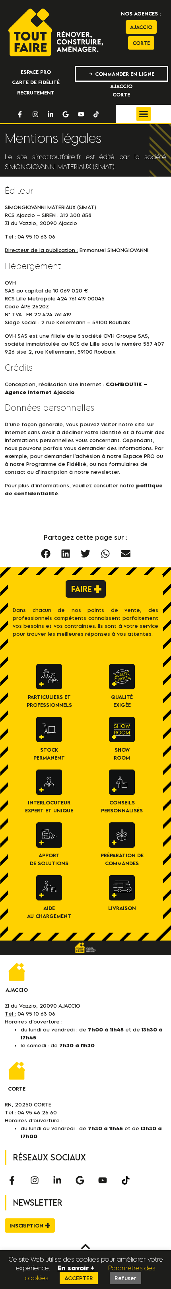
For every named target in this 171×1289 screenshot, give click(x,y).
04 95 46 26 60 (37, 1112)
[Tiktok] (96, 114)
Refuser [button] (125, 1278)
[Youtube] (81, 114)
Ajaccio (17, 990)
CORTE (16, 1088)
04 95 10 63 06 (36, 1013)
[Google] (65, 114)
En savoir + (76, 1268)
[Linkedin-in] (50, 114)
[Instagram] (35, 114)
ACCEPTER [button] (78, 1278)
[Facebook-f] (20, 114)
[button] (143, 114)
